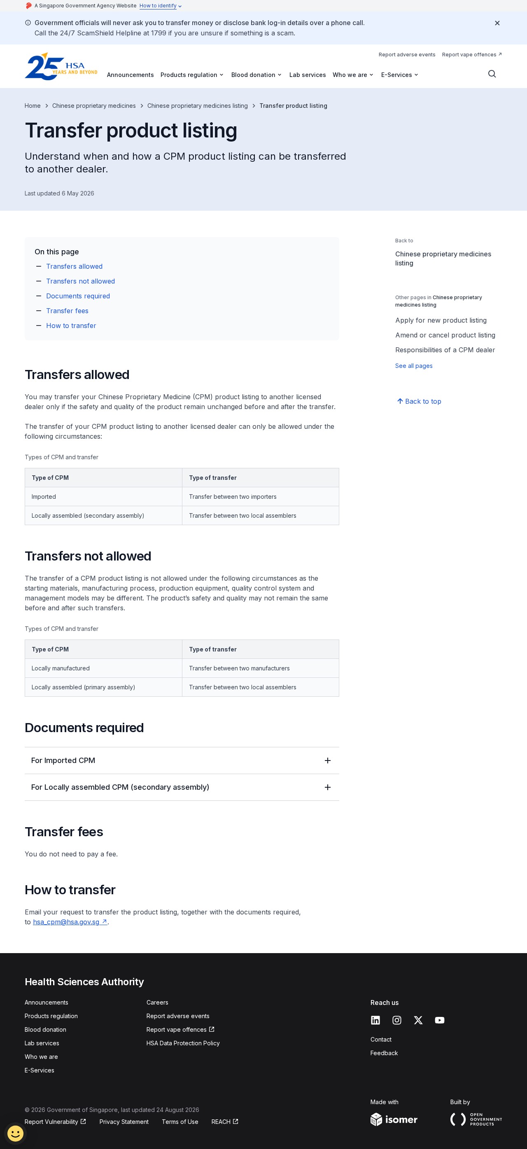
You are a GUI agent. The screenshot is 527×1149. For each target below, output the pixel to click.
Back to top (423, 401)
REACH (221, 1121)
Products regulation (51, 1015)
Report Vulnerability (51, 1121)
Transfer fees (67, 311)
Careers (157, 1002)
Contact (381, 1039)
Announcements (130, 74)
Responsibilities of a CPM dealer (445, 350)
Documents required (78, 296)
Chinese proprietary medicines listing (197, 105)
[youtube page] (440, 1020)
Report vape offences (469, 54)
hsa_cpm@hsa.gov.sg (66, 922)
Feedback (384, 1052)
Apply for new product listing (441, 320)
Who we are (41, 1056)
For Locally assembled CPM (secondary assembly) (120, 787)
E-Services (39, 1070)
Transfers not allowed (80, 281)
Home (33, 105)
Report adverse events (407, 54)
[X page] (418, 1020)
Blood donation (45, 1029)
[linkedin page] (375, 1020)
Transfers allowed (74, 266)
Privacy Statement (124, 1121)
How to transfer (71, 325)
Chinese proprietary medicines (94, 105)
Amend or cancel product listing (445, 335)
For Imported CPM (63, 760)
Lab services (307, 74)
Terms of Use (180, 1121)
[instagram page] (397, 1020)
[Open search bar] (492, 74)
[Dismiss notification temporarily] (497, 23)
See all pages (414, 365)
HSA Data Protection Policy (183, 1043)
